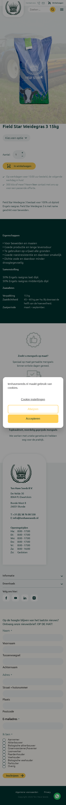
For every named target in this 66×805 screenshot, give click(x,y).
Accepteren (33, 418)
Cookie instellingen (33, 399)
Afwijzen (33, 409)
